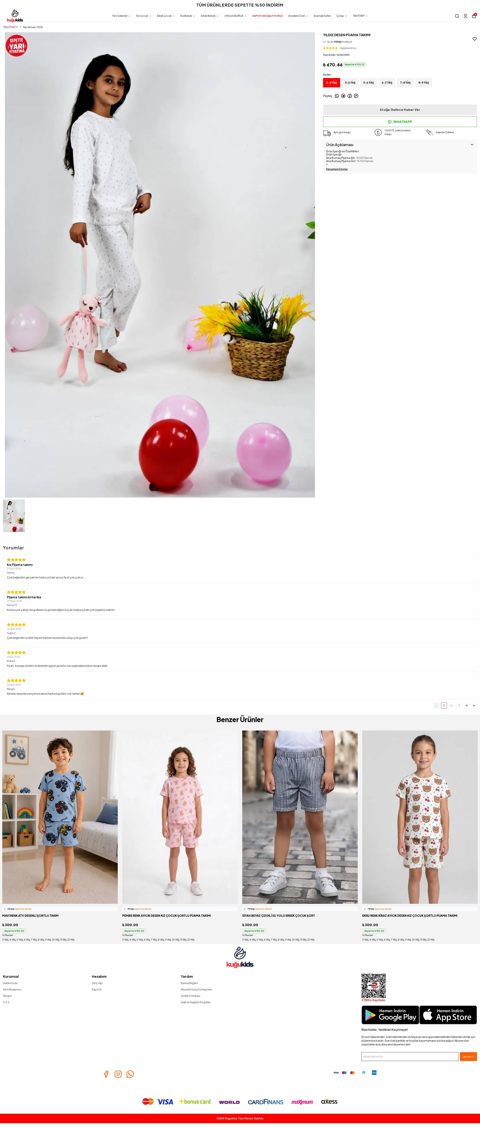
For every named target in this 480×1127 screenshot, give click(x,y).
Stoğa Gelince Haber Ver (400, 110)
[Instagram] (118, 1074)
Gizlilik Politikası (190, 995)
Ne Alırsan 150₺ (33, 27)
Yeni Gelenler (119, 15)
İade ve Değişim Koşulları (196, 1002)
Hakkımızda (10, 983)
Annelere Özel (296, 15)
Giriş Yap (97, 983)
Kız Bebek (186, 15)
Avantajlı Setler (322, 15)
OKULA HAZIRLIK (233, 15)
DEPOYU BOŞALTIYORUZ (267, 15)
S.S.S (6, 1002)
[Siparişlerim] (465, 16)
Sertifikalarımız (12, 989)
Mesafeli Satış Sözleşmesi (196, 989)
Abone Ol (468, 1056)
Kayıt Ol (96, 989)
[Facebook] (106, 1074)
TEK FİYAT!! (358, 15)
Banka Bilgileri (189, 983)
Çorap (340, 15)
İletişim (7, 995)
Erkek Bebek (208, 15)
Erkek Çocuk (164, 15)
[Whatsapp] (130, 1074)
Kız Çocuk (142, 15)
